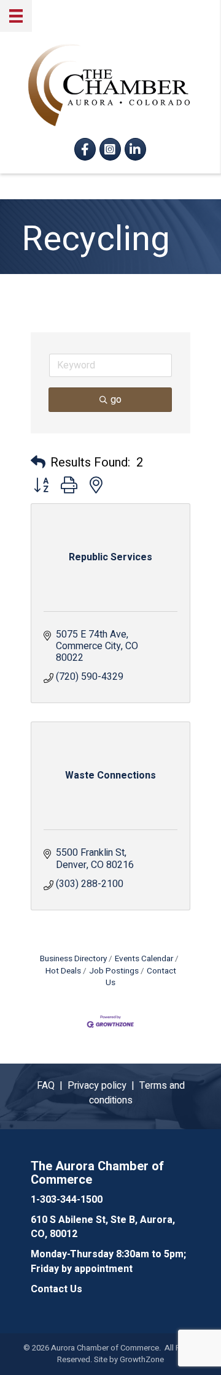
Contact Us (141, 977)
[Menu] (16, 16)
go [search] (116, 399)
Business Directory (73, 959)
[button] (38, 463)
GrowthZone (142, 1359)
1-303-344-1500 (67, 1199)
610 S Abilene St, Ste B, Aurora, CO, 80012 (103, 1227)
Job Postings (114, 971)
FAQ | (52, 1085)
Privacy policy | (103, 1085)
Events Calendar (144, 959)
